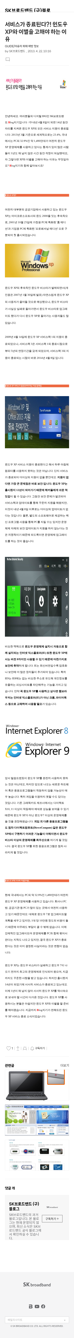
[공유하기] (18, 1048)
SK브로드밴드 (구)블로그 (28, 12)
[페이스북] (43, 1306)
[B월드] (31, 1306)
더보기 (64, 1065)
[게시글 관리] (25, 1048)
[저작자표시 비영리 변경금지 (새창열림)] (53, 1048)
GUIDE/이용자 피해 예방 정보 (22, 46)
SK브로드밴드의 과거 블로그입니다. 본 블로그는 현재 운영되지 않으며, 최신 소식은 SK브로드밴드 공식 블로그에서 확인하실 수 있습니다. (25, 1226)
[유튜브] (37, 1306)
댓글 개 (10, 1188)
